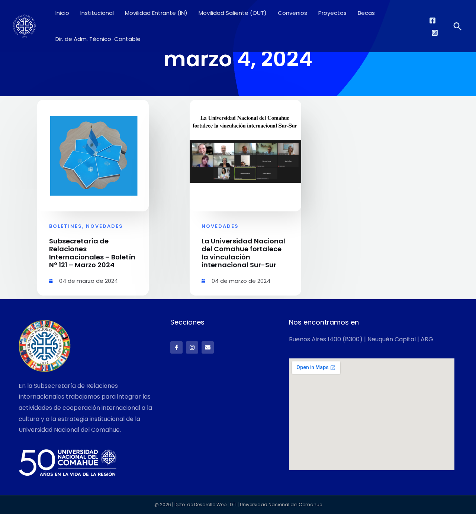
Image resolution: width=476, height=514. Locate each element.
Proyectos (332, 13)
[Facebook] (432, 20)
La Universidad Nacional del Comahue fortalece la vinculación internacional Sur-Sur (243, 253)
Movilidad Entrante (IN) (156, 13)
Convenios (292, 13)
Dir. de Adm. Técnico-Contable (98, 39)
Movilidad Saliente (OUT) (233, 13)
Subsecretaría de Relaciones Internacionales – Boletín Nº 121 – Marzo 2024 (92, 253)
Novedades (104, 226)
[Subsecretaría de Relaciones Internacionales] (24, 25)
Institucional (97, 13)
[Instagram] (434, 32)
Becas (366, 13)
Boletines (65, 226)
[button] (457, 26)
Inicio (62, 13)
